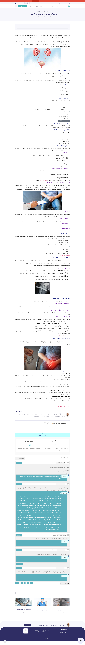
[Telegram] (18, 411)
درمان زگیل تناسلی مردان (52, 6)
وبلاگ (45, 6)
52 (18, 583)
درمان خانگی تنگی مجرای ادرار (63, 120)
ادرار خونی (18, 260)
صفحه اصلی (59, 6)
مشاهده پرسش (18, 462)
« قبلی (32, 583)
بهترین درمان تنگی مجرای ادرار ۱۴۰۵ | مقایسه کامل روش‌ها (24, 610)
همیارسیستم (17, 453)
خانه (52, 16)
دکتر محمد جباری (65, 6)
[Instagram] (20, 411)
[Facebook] (21, 411)
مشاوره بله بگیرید (35, 1)
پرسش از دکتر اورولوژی (39, 6)
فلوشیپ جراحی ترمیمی (43, 180)
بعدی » (16, 583)
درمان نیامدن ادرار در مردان (61, 610)
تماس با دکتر (32, 6)
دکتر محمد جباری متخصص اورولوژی (64, 406)
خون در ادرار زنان (61, 281)
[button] (16, 6)
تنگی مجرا (49, 16)
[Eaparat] (16, 411)
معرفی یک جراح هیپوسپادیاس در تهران (42, 610)
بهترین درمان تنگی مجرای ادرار (65, 255)
